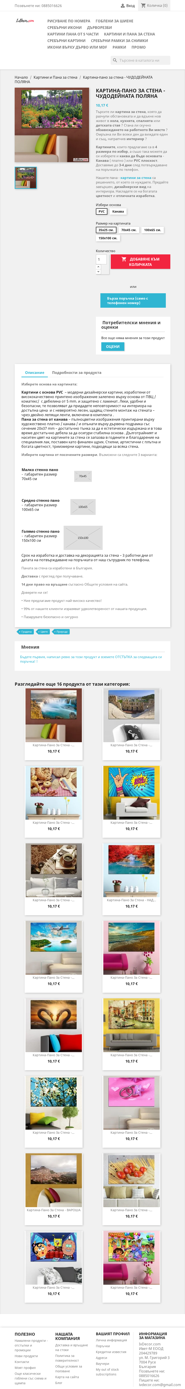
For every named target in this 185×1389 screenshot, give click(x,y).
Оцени (113, 346)
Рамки (119, 47)
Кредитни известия (111, 1352)
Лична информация (111, 1340)
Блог (58, 1383)
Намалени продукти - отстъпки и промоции (31, 1345)
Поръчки (103, 1346)
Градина (26, 631)
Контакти (22, 1362)
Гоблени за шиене (114, 21)
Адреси (101, 1358)
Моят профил (25, 1368)
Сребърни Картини (66, 40)
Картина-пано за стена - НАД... (131, 900)
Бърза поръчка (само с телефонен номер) (127, 300)
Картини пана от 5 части (73, 34)
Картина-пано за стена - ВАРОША (54, 1210)
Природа (62, 631)
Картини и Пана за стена (129, 34)
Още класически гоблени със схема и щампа (30, 1378)
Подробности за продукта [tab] (77, 372)
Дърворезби (99, 27)
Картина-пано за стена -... (53, 745)
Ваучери (102, 1363)
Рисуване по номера (68, 21)
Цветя (44, 631)
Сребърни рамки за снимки (119, 40)
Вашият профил (113, 1333)
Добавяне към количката (140, 261)
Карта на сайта (67, 1377)
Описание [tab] (34, 372)
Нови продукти (26, 1356)
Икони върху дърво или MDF (77, 47)
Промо (139, 47)
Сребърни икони (64, 27)
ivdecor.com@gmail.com (160, 1384)
